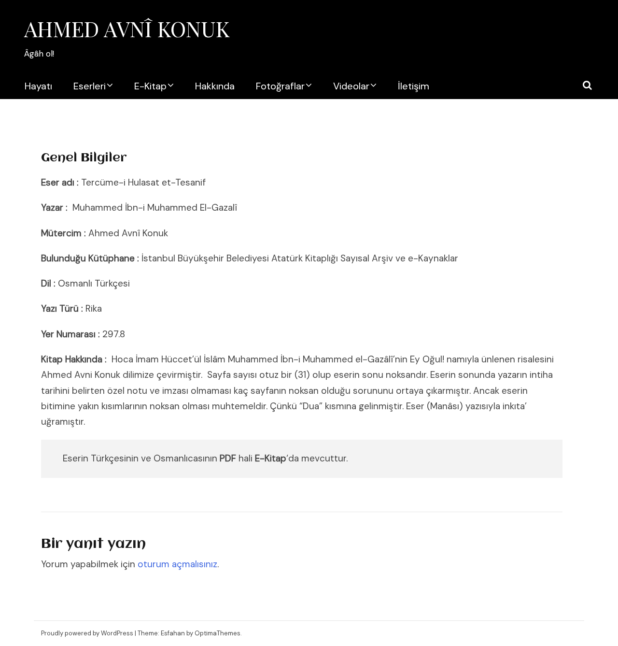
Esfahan (173, 633)
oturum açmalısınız (177, 564)
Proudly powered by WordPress (87, 633)
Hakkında (215, 86)
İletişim (413, 86)
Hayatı (38, 86)
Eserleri (89, 86)
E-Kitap (150, 86)
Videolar (351, 86)
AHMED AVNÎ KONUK (127, 28)
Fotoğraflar (280, 86)
